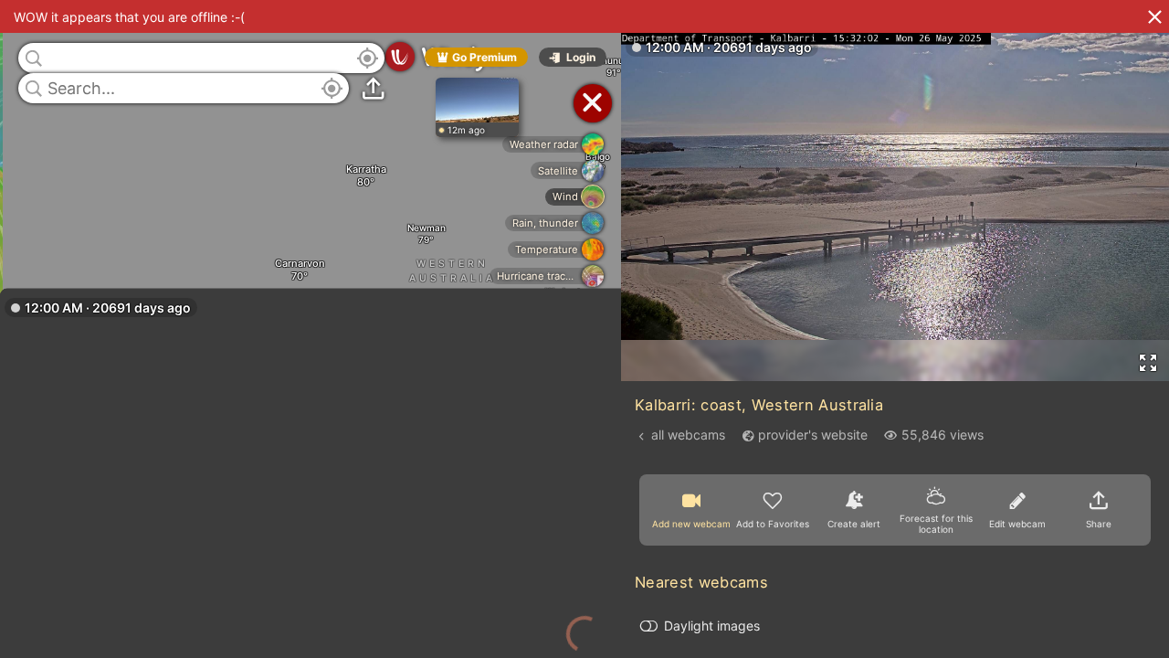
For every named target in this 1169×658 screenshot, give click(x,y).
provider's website (813, 434)
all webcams (688, 434)
